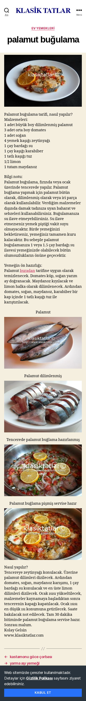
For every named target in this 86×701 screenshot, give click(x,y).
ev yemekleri (43, 28)
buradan (27, 270)
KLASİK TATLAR (43, 10)
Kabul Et (43, 693)
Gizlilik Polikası (39, 678)
